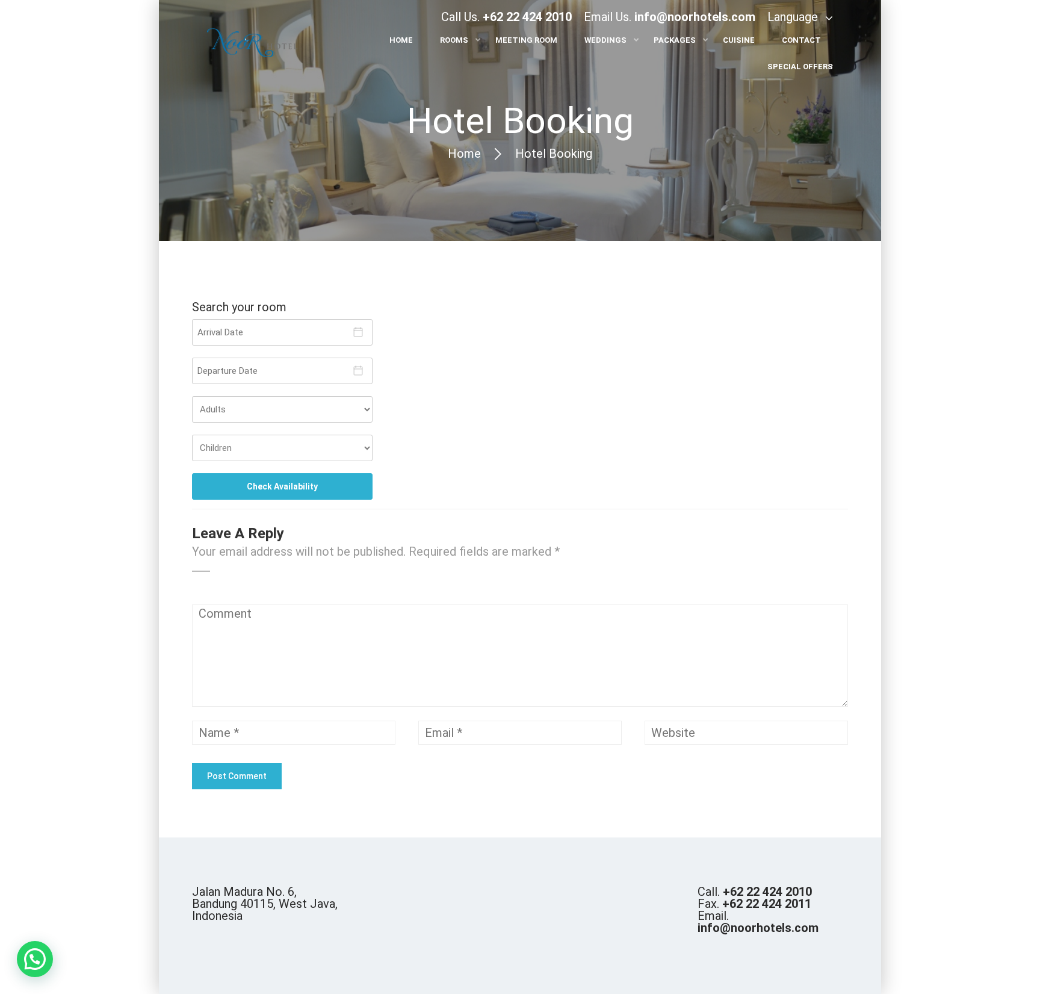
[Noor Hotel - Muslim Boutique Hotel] (252, 44)
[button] (35, 959)
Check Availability (282, 486)
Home (464, 153)
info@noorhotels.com (694, 17)
